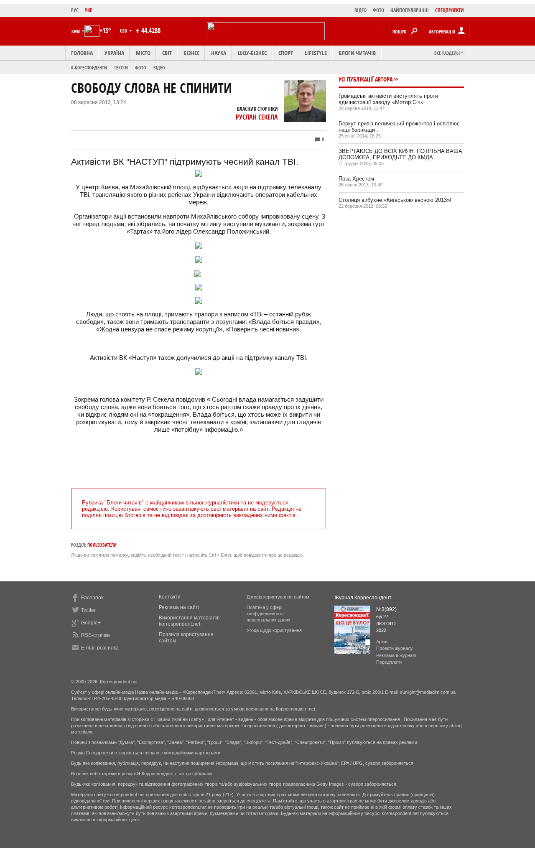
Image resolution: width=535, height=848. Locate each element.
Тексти (121, 67)
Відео (159, 67)
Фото (140, 67)
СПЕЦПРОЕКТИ (449, 10)
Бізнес (191, 53)
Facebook (92, 598)
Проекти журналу (394, 648)
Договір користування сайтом (278, 596)
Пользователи (102, 545)
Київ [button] (76, 31)
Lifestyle (316, 53)
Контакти (170, 597)
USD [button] (124, 31)
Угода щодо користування (274, 630)
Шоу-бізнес (252, 53)
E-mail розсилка (100, 648)
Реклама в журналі (396, 655)
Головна (82, 53)
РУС (75, 10)
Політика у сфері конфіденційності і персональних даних (268, 613)
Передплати (389, 662)
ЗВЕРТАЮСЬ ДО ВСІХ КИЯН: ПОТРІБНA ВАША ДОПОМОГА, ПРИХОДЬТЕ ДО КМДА (400, 154)
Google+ (91, 623)
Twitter (88, 610)
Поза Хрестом (356, 179)
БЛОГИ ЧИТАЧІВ (357, 53)
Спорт (285, 53)
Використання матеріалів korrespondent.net (189, 621)
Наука (218, 53)
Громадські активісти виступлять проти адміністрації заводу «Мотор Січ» (388, 99)
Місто (143, 53)
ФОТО (378, 10)
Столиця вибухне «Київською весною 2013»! (395, 200)
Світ (167, 53)
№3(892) (386, 609)
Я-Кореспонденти (89, 67)
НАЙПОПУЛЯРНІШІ (409, 10)
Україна (114, 53)
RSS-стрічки (95, 635)
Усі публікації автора (365, 79)
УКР (88, 10)
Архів (381, 641)
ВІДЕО (360, 10)
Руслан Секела (257, 117)
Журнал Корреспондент (363, 598)
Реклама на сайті (179, 607)
